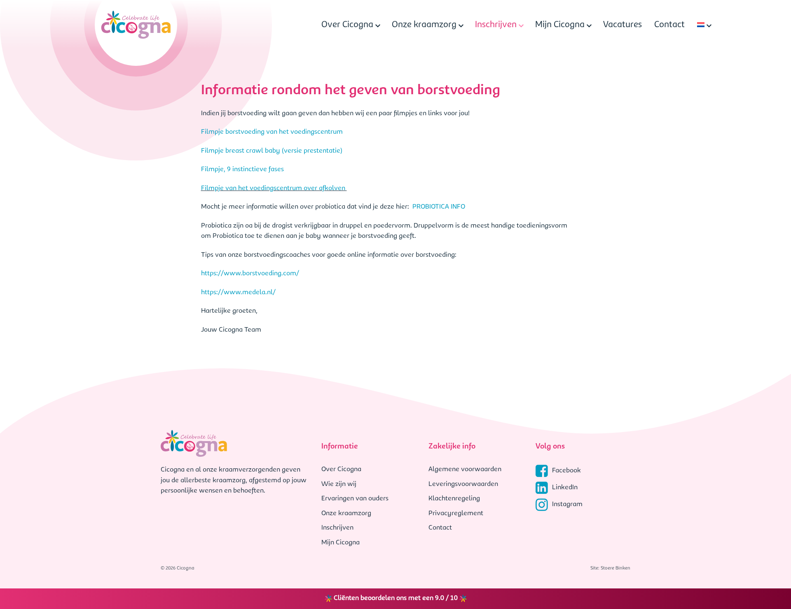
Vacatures (622, 25)
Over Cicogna (347, 25)
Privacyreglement (455, 513)
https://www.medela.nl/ (238, 292)
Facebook (566, 470)
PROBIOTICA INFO (438, 207)
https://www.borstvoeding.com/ (250, 273)
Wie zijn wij (338, 484)
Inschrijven (496, 25)
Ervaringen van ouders (354, 498)
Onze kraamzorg (424, 25)
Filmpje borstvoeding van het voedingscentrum (272, 132)
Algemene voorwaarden (464, 469)
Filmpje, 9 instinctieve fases (243, 169)
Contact (669, 25)
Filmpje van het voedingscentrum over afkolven (274, 188)
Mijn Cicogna (560, 25)
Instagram (567, 504)
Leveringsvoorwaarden (463, 484)
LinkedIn (565, 487)
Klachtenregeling (454, 498)
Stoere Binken (615, 568)
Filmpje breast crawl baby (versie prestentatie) (272, 151)
